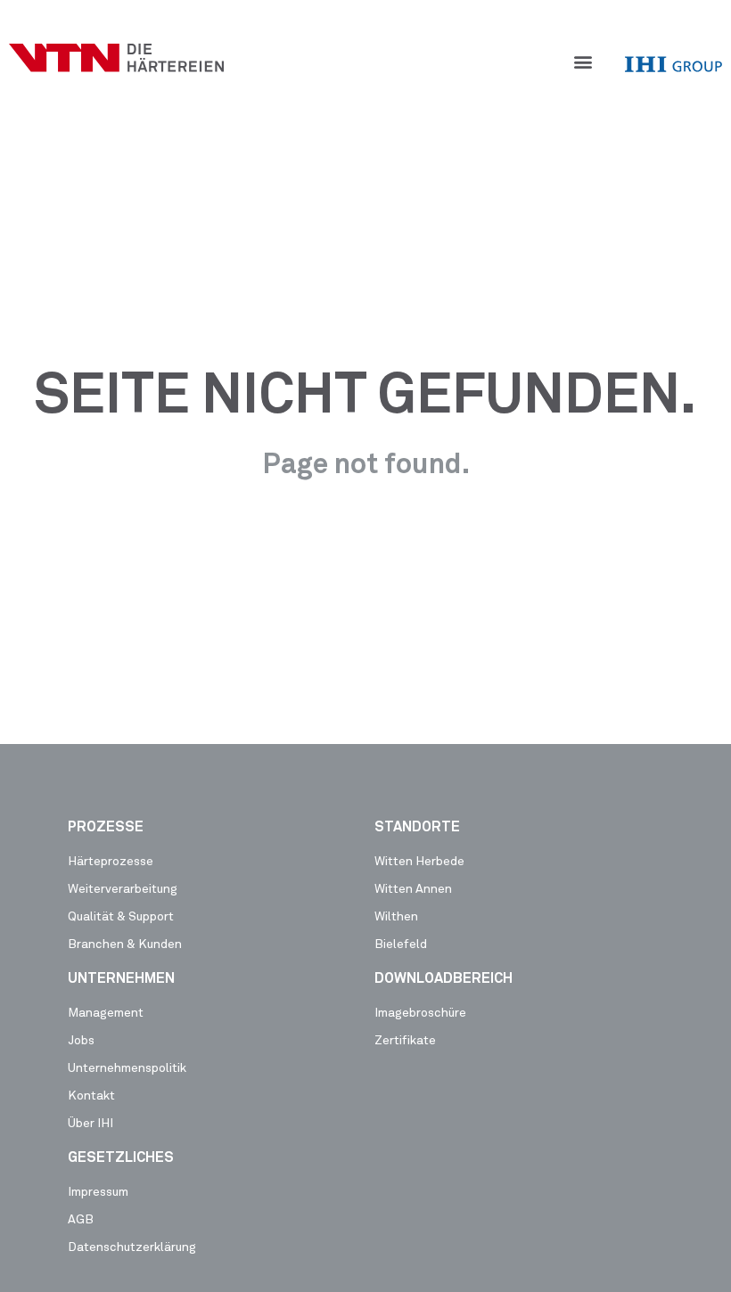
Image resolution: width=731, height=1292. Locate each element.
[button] (583, 61)
